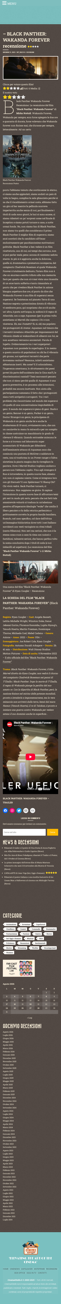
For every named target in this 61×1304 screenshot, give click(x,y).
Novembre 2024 (9, 1101)
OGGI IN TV (31, 1273)
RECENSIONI (51, 1269)
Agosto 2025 (8, 1071)
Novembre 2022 (9, 1180)
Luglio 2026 (8, 1035)
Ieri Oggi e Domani (13, 938)
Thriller (35, 948)
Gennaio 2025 (9, 1094)
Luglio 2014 (7, 1219)
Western (9, 952)
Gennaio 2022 (9, 1213)
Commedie (36, 929)
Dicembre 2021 (9, 1216)
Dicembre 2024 (9, 1097)
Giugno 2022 (8, 1196)
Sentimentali (40, 943)
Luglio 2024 (8, 1114)
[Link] (32, 810)
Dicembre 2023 (9, 1137)
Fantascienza (11, 934)
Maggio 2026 (8, 1041)
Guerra (38, 934)
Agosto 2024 (8, 1111)
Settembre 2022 (9, 1186)
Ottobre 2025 (8, 1065)
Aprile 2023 (8, 1163)
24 (7, 1008)
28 (38, 1008)
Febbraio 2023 (8, 1170)
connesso (17, 824)
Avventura (26, 924)
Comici (23, 929)
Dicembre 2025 (9, 1058)
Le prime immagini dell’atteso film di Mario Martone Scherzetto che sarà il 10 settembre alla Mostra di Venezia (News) (29, 865)
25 (15, 1008)
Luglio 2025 (8, 1074)
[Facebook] (5, 810)
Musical (30, 938)
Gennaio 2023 (9, 1173)
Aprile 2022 (8, 1203)
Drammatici (51, 929)
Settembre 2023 (9, 1147)
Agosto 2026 (8, 1032)
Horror (49, 934)
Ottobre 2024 (8, 1104)
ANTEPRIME (39, 1269)
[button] (4, 3)
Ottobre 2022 (8, 1183)
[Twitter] (19, 810)
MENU (11, 3)
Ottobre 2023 (8, 1144)
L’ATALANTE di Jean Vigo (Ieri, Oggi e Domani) (24, 873)
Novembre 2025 (9, 1061)
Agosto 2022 (8, 1190)
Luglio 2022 (8, 1193)
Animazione (11, 924)
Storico (9, 948)
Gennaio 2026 (9, 1055)
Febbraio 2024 (9, 1130)
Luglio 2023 (8, 1153)
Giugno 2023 (8, 1157)
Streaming (22, 948)
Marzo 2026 (8, 1048)
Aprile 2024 (8, 1124)
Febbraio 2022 (8, 1209)
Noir (41, 938)
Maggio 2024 (8, 1120)
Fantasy (26, 934)
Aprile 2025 (8, 1084)
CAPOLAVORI (27, 1269)
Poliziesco (10, 943)
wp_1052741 (21, 52)
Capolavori (40, 924)
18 (15, 1004)
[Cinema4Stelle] (30, 17)
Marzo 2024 (8, 1127)
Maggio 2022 (8, 1200)
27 (30, 1008)
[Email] (25, 810)
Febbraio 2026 (8, 1051)
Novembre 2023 (9, 1140)
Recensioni (30, 52)
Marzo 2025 (8, 1088)
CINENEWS (15, 1269)
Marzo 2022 (8, 1206)
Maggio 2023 (8, 1160)
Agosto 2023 (8, 1150)
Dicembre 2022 (9, 1177)
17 (7, 1004)
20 (30, 1004)
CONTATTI (42, 1273)
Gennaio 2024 (9, 1134)
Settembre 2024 (9, 1107)
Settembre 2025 (9, 1068)
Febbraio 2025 (8, 1091)
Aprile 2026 (8, 1045)
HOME (6, 1269)
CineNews (10, 929)
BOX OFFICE (19, 1273)
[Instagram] (12, 810)
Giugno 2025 (8, 1078)
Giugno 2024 (8, 1117)
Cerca (52, 832)
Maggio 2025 (8, 1081)
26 (23, 1008)
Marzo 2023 (8, 1167)
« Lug (29, 1017)
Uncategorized (50, 948)
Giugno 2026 (8, 1038)
